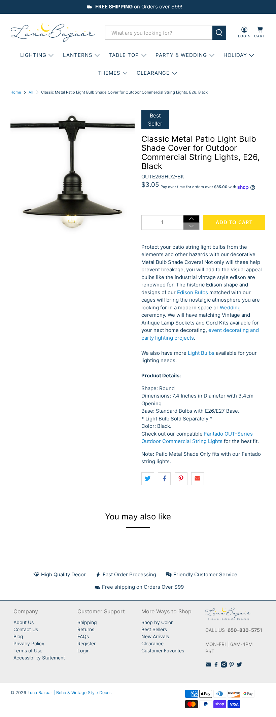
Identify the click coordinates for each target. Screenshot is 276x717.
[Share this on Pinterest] (181, 478)
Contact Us (25, 629)
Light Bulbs (201, 353)
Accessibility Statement (39, 657)
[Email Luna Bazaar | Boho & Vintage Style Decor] (208, 666)
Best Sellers (154, 629)
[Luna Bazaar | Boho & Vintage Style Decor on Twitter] (239, 666)
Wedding (230, 307)
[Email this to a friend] (197, 478)
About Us (23, 622)
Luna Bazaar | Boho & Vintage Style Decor (69, 692)
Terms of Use (27, 650)
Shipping (87, 622)
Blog (18, 636)
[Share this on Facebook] (164, 478)
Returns (85, 629)
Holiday (235, 55)
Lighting (33, 55)
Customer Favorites (162, 650)
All (31, 92)
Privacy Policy (28, 643)
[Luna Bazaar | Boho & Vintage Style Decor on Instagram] (224, 666)
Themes (109, 73)
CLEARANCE (153, 73)
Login (83, 650)
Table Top (124, 55)
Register (86, 643)
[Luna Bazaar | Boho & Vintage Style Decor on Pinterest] (232, 666)
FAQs (83, 636)
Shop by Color (157, 622)
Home (15, 92)
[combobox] (159, 33)
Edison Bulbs (192, 292)
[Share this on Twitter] (147, 478)
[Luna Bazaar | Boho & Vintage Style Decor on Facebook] (216, 666)
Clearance (152, 643)
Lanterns (78, 55)
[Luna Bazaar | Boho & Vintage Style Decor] (53, 32)
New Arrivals (155, 636)
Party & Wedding (181, 55)
